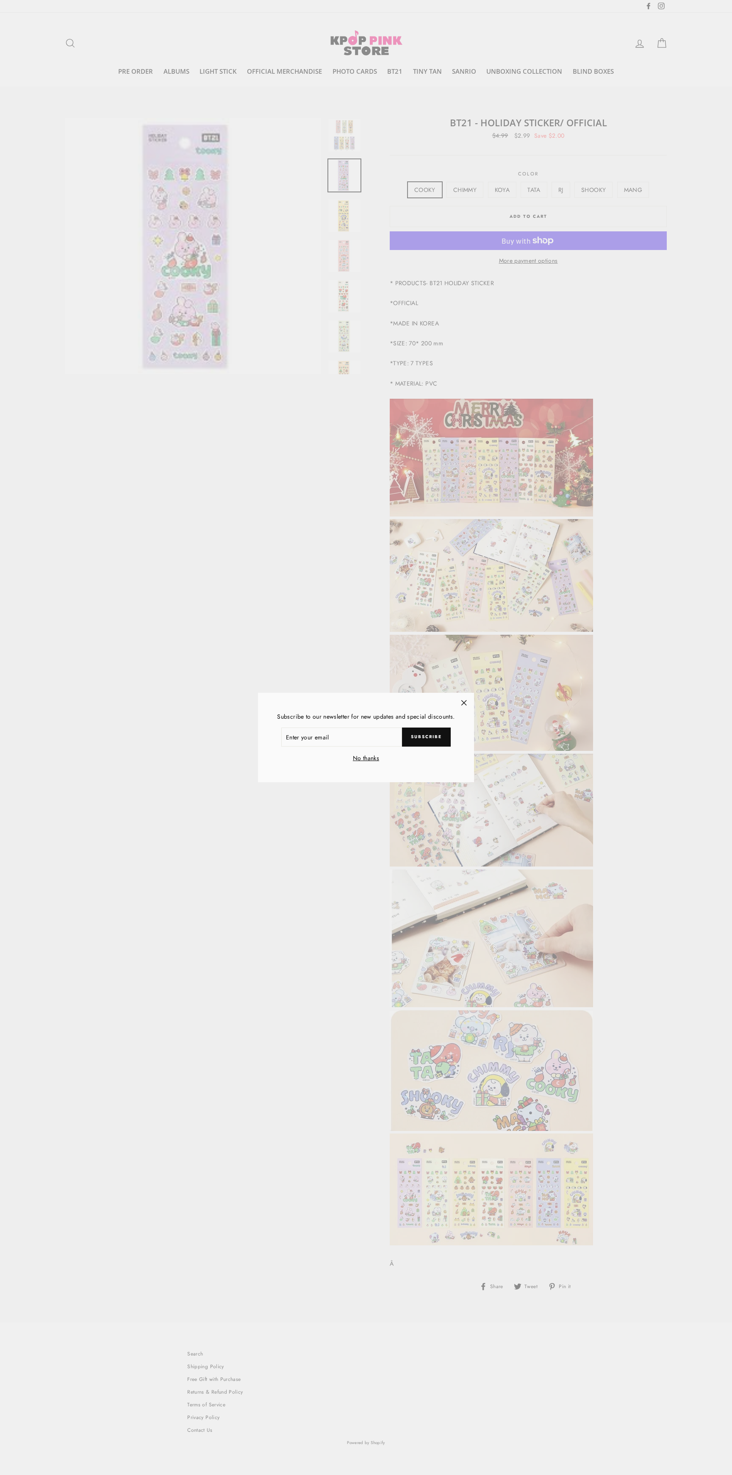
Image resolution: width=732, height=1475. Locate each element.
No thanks (366, 758)
